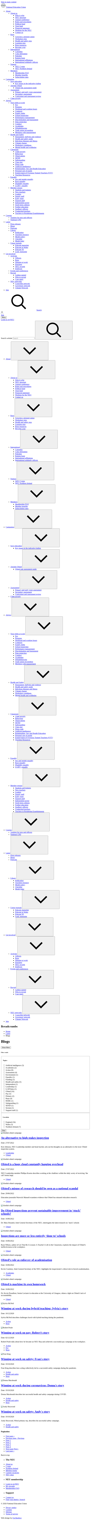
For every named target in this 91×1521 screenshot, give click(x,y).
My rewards (10, 1486)
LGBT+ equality (21, 186)
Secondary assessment (23, 94)
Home (8, 1031)
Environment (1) (12, 1075)
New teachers (20, 192)
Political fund (20, 24)
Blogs (12, 226)
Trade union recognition (24, 130)
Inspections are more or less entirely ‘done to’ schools (33, 1235)
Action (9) (9, 1070)
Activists (13, 256)
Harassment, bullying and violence (28, 137)
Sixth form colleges (22, 205)
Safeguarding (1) (12, 1103)
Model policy (20, 237)
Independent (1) (12, 1084)
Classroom (14, 150)
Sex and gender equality (24, 179)
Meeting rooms (11, 1471)
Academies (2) (11, 1068)
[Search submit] (54, 330)
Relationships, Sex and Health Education (30, 169)
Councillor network (22, 284)
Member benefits (21, 75)
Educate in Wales (21, 247)
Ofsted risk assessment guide (26, 88)
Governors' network (22, 286)
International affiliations (24, 60)
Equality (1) (10, 1077)
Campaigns (10, 79)
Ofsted (8, 1155)
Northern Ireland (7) (13, 1127)
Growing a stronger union (24, 37)
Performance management (25, 118)
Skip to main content (8, 2)
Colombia (19, 52)
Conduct (18, 124)
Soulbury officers (21, 209)
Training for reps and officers (21, 218)
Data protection (21, 122)
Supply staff (19, 196)
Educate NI (19, 250)
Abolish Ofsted (16, 86)
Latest (8, 222)
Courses (9, 215)
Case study (19, 279)
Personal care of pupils (23, 171)
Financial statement (22, 28)
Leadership (10, 1153)
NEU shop (10, 1475)
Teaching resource (22, 235)
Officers (18, 258)
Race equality (20, 181)
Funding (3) (10, 1080)
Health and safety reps (23, 41)
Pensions (18, 107)
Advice (8, 101)
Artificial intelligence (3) (15, 1065)
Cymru (8, 1466)
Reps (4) (9, 1098)
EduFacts (18, 269)
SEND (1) (9, 1106)
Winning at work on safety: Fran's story (25, 1359)
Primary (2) (10, 1096)
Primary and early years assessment (28, 92)
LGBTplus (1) (11, 1089)
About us (13, 13)
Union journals (16, 243)
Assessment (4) (11, 1072)
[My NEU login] (2, 313)
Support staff (20, 201)
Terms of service (12, 1514)
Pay (16, 105)
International (15, 49)
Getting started (20, 275)
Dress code (19, 164)
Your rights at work (17, 103)
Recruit (13, 273)
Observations (20, 156)
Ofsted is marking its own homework (23, 1284)
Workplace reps (21, 39)
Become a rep (20, 47)
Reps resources (20, 45)
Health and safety (12, 1374)
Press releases (15, 224)
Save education (16, 81)
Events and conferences (19, 271)
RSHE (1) (9, 1101)
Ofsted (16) (10, 1091)
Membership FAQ (22, 73)
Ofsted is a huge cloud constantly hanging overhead (32, 1164)
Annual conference (22, 20)
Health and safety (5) (13, 1082)
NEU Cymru (20, 67)
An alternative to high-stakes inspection (25, 1137)
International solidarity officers (26, 62)
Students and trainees (23, 190)
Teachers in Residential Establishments (29, 213)
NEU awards (20, 267)
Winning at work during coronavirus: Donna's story (32, 1385)
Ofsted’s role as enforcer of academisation (26, 1259)
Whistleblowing (21, 128)
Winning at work (21, 262)
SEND (17, 158)
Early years (19, 198)
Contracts (18, 111)
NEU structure (20, 18)
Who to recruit (20, 277)
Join (7, 290)
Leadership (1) (11, 1087)
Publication (19, 233)
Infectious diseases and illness (26, 141)
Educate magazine (22, 245)
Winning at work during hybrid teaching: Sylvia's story (34, 1308)
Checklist (18, 239)
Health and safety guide (24, 139)
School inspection (21, 115)
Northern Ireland (12, 1468)
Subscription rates (21, 77)
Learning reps (20, 43)
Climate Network (21, 288)
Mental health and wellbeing (25, 147)
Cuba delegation (21, 54)
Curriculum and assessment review (28, 96)
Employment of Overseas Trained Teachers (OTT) (34, 173)
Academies (19, 126)
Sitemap (9, 1512)
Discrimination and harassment (26, 120)
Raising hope (20, 58)
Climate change (21, 143)
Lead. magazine (21, 252)
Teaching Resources (22, 175)
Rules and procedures (23, 22)
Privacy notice (11, 1508)
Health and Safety (17, 135)
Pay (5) (8, 1094)
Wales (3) (9, 1124)
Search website (6, 338)
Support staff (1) (12, 1110)
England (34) (11, 1122)
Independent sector (22, 203)
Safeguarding (20, 160)
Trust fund (19, 26)
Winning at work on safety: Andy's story (25, 1411)
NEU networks (16, 281)
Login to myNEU (7, 320)
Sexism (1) (10, 1108)
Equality (13, 177)
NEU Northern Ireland (23, 69)
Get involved (10, 254)
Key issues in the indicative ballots (28, 84)
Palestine (18, 56)
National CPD (15, 220)
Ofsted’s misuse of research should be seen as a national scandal (39, 1188)
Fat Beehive (17, 1518)
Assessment (14, 90)
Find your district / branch (15, 1500)
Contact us (19, 32)
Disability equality (22, 184)
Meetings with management (25, 132)
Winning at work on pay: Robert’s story (25, 1332)
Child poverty (15, 98)
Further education (21, 207)
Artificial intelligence (23, 167)
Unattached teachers (22, 211)
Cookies (9, 1510)
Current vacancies (12, 1473)
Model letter (19, 241)
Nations (13, 64)
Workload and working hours (26, 109)
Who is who (19, 15)
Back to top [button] (5, 1455)
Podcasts (13, 228)
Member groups (16, 188)
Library (13, 230)
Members (13, 71)
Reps (12, 35)
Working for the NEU (23, 30)
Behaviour (19, 154)
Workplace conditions (23, 145)
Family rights (20, 113)
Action (8, 1321)
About (8, 11)
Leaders (18, 194)
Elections (18, 264)
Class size (19, 162)
